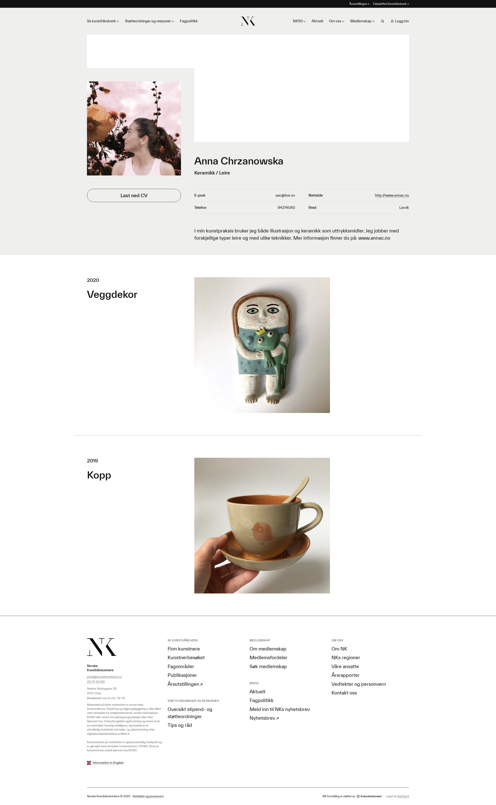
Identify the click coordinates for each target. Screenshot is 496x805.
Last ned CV (134, 195)
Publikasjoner (182, 675)
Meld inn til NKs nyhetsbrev (280, 709)
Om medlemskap (268, 648)
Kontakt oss (344, 692)
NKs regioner (346, 657)
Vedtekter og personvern (359, 684)
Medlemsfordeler (269, 657)
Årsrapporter (346, 675)
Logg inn (402, 21)
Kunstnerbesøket (186, 657)
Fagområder (181, 666)
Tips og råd (180, 725)
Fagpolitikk (189, 21)
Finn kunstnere (184, 648)
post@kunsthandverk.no (104, 676)
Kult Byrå (403, 796)
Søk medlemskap (268, 666)
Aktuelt (317, 21)
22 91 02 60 (96, 681)
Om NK (339, 648)
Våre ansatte (345, 666)
